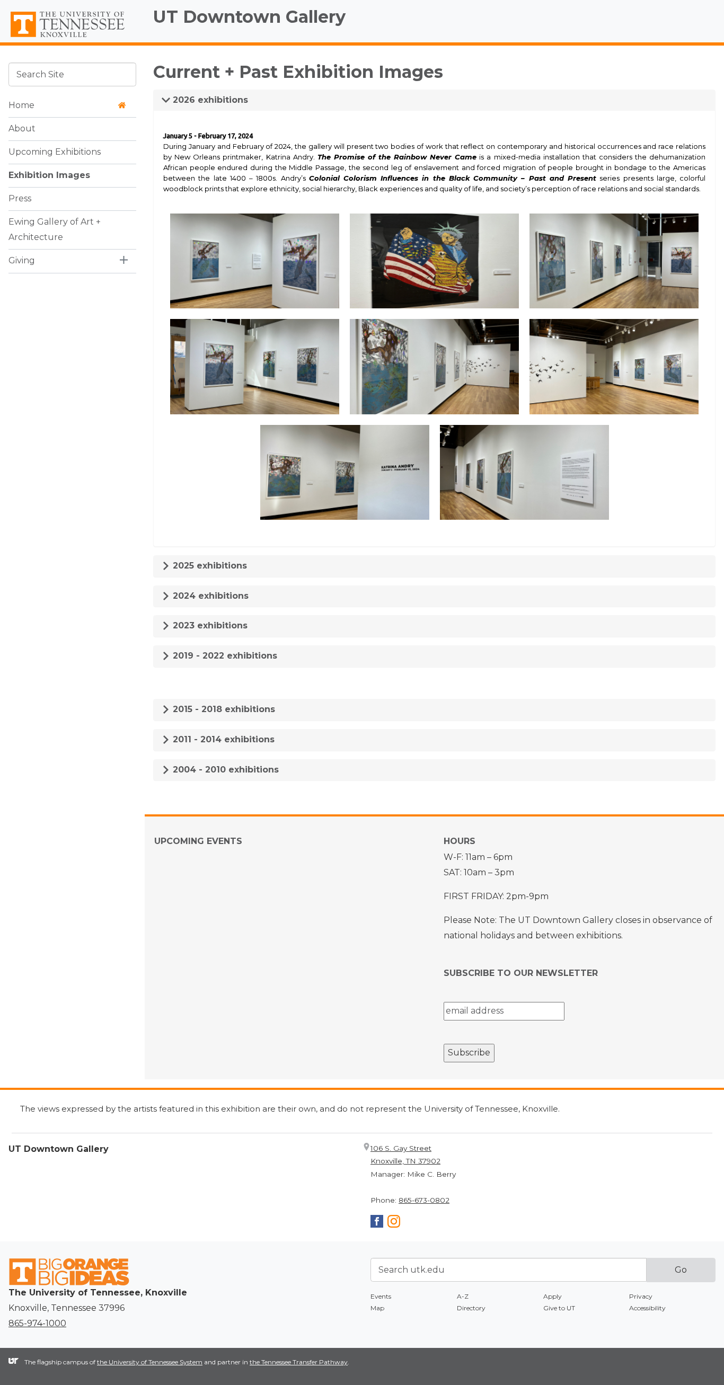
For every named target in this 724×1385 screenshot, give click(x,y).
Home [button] (21, 105)
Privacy (640, 1296)
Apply (552, 1296)
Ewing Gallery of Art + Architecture (54, 229)
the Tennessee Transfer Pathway (299, 1362)
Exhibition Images (49, 175)
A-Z (463, 1296)
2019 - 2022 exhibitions (223, 656)
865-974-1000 (37, 1323)
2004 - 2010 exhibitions (224, 770)
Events (380, 1296)
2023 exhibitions (209, 625)
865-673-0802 (424, 1200)
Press (19, 198)
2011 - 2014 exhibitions (222, 739)
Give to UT (559, 1308)
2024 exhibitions (209, 596)
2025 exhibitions (208, 566)
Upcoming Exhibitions (54, 152)
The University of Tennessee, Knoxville (72, 37)
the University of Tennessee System (149, 1362)
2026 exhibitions (209, 100)
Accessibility (647, 1308)
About (22, 128)
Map (377, 1308)
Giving (21, 260)
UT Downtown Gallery (249, 16)
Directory (471, 1308)
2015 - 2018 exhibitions (222, 709)
